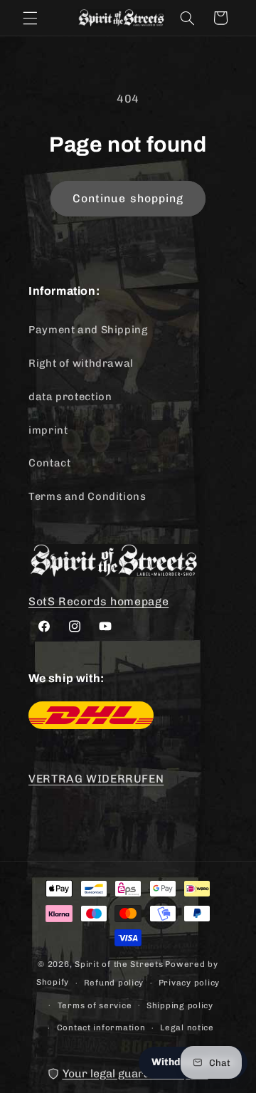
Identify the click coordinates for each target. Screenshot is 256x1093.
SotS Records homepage (98, 601)
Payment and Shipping (88, 329)
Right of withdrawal (81, 363)
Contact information (101, 1027)
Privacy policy (189, 983)
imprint (48, 430)
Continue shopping (128, 198)
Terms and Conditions (87, 496)
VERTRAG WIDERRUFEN (96, 778)
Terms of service (95, 1005)
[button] (30, 17)
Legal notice (187, 1027)
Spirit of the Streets (119, 964)
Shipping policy (179, 1005)
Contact (49, 462)
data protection (70, 396)
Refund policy (114, 983)
